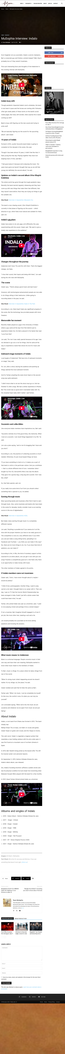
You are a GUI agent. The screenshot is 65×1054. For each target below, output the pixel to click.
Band (7, 9)
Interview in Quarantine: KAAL (18, 515)
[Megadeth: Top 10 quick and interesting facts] (36, 926)
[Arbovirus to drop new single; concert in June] (21, 926)
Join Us (50, 3)
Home (2, 9)
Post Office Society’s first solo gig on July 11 (55, 123)
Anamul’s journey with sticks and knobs (54, 156)
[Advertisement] (21, 49)
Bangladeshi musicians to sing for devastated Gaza (54, 151)
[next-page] (5, 937)
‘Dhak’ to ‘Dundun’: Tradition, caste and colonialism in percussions (53, 146)
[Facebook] (14, 911)
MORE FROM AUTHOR (21, 918)
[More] (33, 878)
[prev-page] (2, 937)
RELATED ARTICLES (7, 918)
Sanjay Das (48, 111)
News (21, 3)
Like (62, 52)
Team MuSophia (6, 42)
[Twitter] (17, 911)
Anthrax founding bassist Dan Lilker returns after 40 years (54, 136)
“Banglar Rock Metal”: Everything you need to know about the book (32, 889)
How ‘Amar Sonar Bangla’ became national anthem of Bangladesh (55, 128)
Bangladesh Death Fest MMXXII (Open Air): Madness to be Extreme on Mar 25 (10, 890)
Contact (55, 3)
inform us (24, 862)
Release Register (38, 3)
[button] (62, 3)
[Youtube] (20, 911)
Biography (28, 3)
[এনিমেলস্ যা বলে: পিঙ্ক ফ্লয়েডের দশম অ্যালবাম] (54, 103)
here (23, 908)
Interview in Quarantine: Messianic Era (21, 200)
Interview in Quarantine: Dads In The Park (22, 304)
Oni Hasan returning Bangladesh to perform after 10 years (54, 132)
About (45, 3)
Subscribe (60, 56)
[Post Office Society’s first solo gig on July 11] (7, 926)
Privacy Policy (51, 1002)
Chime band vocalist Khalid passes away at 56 (53, 141)
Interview (7, 35)
